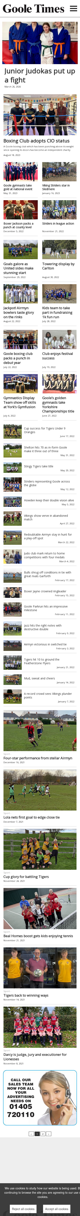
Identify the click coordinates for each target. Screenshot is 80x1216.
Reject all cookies (23, 1209)
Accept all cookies (56, 1209)
